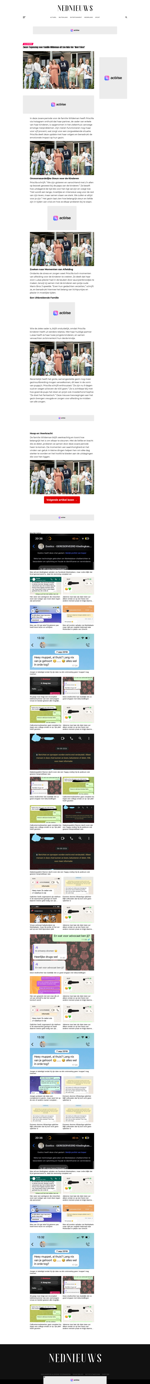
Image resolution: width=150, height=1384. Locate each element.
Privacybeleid (78, 1374)
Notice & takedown (92, 1374)
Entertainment (76, 17)
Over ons (105, 1374)
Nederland (88, 17)
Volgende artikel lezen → (62, 499)
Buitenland (63, 17)
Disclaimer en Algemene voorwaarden (56, 1374)
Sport (97, 17)
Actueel (53, 17)
